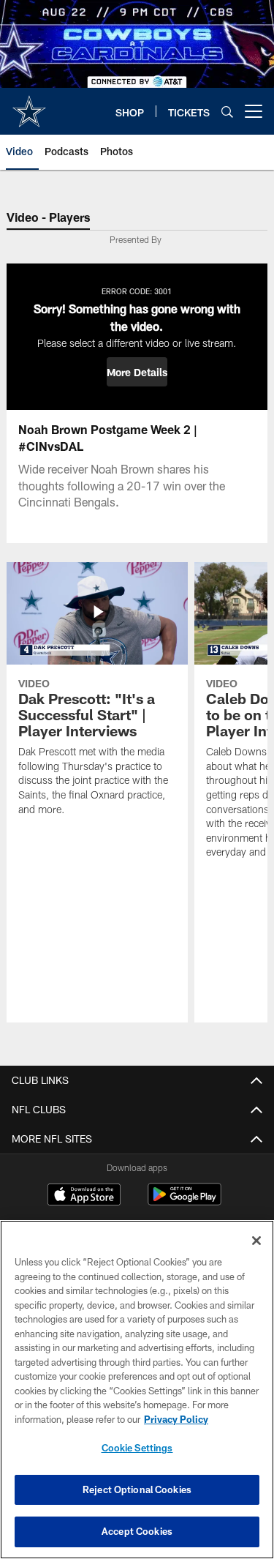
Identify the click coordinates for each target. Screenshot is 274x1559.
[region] (137, 1389)
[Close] (256, 1241)
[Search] (227, 111)
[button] (137, 371)
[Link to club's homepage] (29, 105)
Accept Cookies (137, 1531)
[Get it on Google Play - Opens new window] (184, 1201)
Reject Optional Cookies (137, 1489)
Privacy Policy (176, 1419)
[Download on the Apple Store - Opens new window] (84, 1196)
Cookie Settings (137, 1448)
